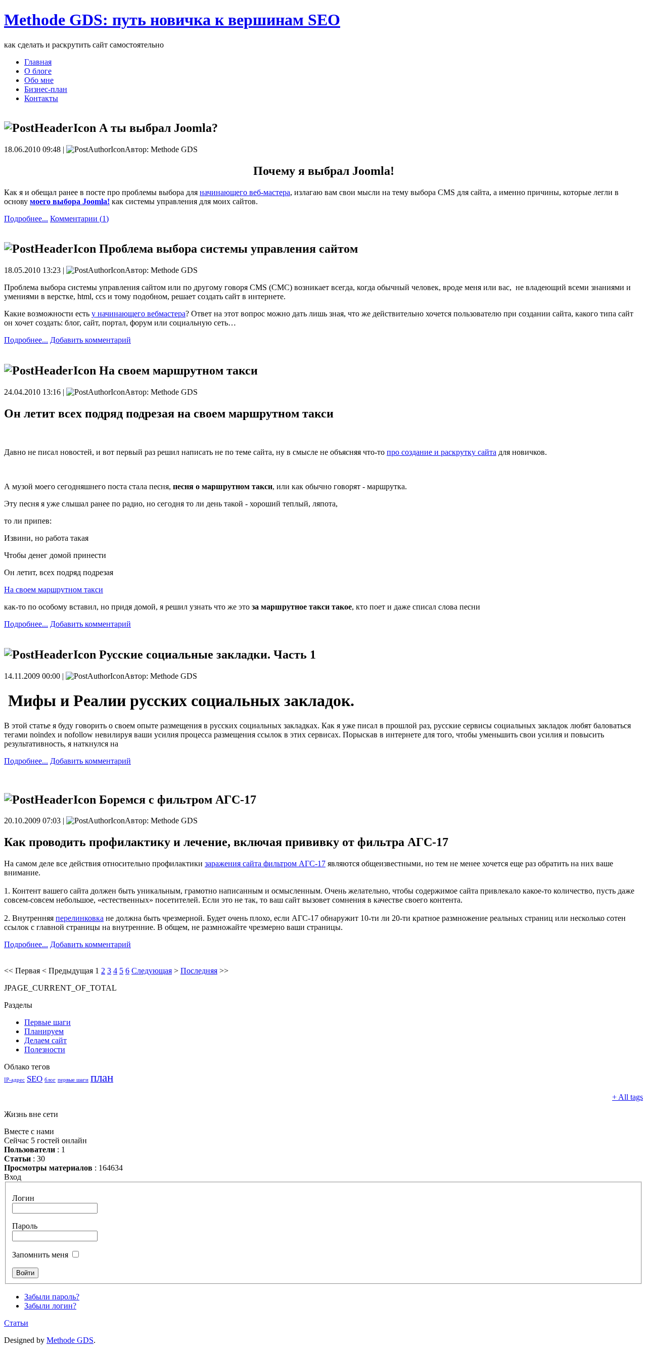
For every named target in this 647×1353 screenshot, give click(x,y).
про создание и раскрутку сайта (441, 452)
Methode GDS (70, 1340)
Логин (23, 1198)
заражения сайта (265, 863)
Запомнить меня (40, 1254)
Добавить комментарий (90, 340)
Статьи (16, 1323)
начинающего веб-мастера (245, 192)
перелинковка (80, 918)
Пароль (24, 1226)
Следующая (151, 970)
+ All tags (627, 1097)
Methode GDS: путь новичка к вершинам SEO (172, 20)
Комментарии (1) (79, 218)
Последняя (198, 970)
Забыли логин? (50, 1305)
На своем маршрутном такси (53, 589)
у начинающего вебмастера (138, 313)
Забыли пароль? (51, 1296)
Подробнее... (26, 218)
